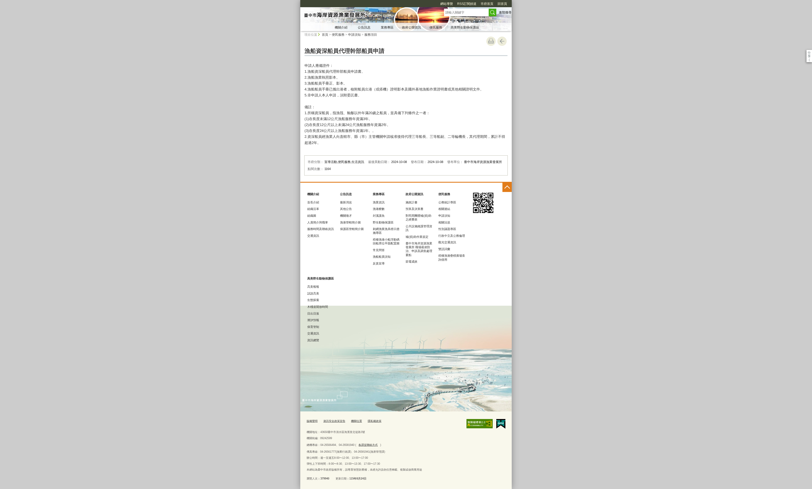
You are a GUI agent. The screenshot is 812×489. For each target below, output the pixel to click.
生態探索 (313, 300)
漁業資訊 (379, 202)
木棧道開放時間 (317, 306)
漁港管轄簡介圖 (350, 222)
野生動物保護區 (383, 222)
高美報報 (313, 286)
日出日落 (313, 313)
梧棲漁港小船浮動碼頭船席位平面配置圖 (386, 241)
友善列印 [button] (491, 41)
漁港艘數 (379, 209)
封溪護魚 (379, 215)
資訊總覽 (313, 340)
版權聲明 (312, 421)
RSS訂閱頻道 (466, 3)
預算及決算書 (414, 209)
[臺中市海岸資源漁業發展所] (367, 15)
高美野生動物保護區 (465, 27)
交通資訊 (313, 235)
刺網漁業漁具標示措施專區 (386, 230)
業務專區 (387, 27)
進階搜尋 (505, 12)
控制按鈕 (507, 187)
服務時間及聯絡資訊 (320, 229)
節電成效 (411, 261)
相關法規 (444, 222)
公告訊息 (364, 27)
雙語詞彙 (444, 249)
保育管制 (313, 327)
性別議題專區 (447, 229)
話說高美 (313, 293)
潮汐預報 (313, 320)
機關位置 (356, 421)
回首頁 (502, 3)
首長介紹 (313, 202)
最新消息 (346, 202)
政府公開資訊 (411, 27)
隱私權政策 (374, 421)
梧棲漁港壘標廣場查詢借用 (451, 257)
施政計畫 (411, 202)
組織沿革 (313, 209)
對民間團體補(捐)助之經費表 (418, 217)
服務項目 (370, 34)
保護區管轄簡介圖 (352, 229)
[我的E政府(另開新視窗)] (500, 424)
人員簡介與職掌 (317, 222)
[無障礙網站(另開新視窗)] (479, 423)
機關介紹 (341, 27)
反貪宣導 (379, 263)
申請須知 (354, 34)
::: (298, 2)
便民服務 (435, 27)
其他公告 (346, 209)
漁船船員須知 (382, 256)
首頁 (325, 34)
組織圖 (311, 215)
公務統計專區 (447, 202)
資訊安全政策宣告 (334, 421)
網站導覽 (446, 3)
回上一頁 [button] (502, 41)
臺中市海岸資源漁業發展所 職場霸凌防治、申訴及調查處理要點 (419, 249)
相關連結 (444, 209)
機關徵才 (346, 215)
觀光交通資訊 (447, 242)
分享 (809, 52)
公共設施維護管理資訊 (419, 228)
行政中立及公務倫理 (451, 235)
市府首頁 (487, 3)
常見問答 (379, 250)
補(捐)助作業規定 (417, 236)
